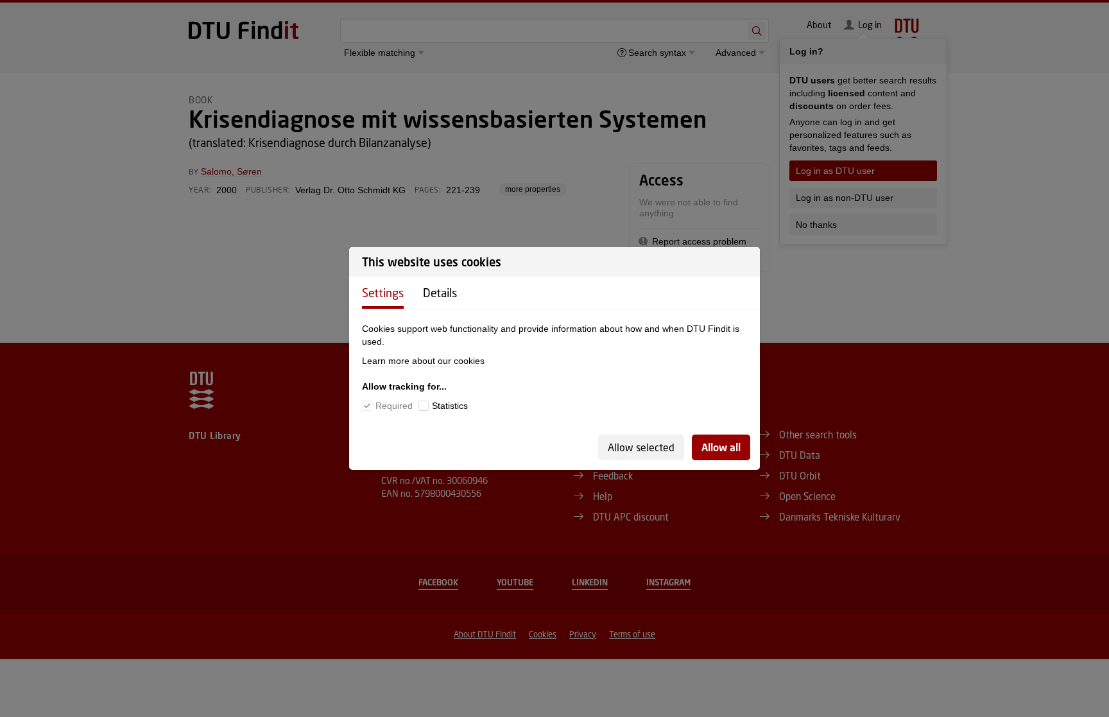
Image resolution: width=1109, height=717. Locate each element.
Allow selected (641, 447)
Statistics (450, 406)
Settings (383, 293)
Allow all (721, 447)
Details (440, 293)
